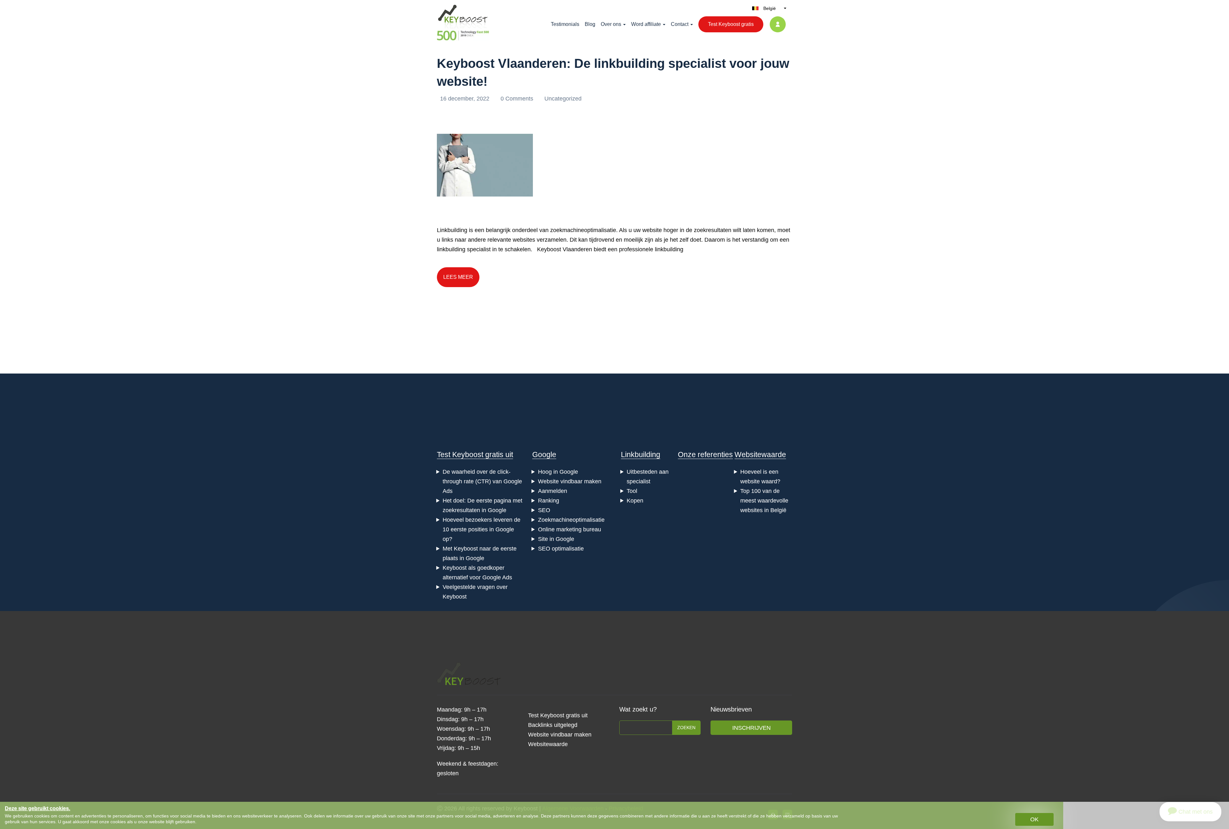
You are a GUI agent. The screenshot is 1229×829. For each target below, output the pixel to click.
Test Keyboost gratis (731, 24)
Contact (679, 24)
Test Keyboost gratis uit (475, 454)
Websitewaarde (760, 454)
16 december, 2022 (465, 98)
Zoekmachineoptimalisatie (571, 520)
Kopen (635, 500)
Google (544, 454)
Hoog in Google (558, 472)
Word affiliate (646, 24)
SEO (544, 510)
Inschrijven (751, 728)
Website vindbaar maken (569, 481)
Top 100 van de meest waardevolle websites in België (764, 500)
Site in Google (556, 539)
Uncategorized (563, 98)
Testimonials (565, 24)
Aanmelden (552, 491)
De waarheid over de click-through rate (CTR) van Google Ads (482, 481)
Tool (632, 491)
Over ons (611, 24)
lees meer (458, 277)
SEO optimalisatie (561, 548)
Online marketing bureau (569, 529)
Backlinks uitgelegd (552, 725)
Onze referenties (705, 454)
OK (1034, 819)
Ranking (548, 500)
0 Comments (518, 98)
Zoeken (686, 727)
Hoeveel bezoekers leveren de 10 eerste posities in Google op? (481, 529)
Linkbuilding (640, 454)
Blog (590, 24)
